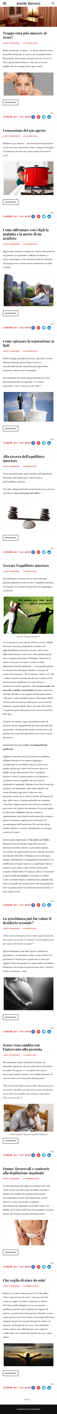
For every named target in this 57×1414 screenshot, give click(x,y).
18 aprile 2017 (30, 571)
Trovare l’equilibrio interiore (26, 565)
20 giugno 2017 (30, 136)
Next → (28, 1400)
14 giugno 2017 (30, 351)
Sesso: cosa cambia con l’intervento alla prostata (22, 1047)
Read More (10, 102)
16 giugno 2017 (30, 244)
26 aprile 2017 (30, 466)
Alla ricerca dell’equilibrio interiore (24, 458)
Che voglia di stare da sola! (24, 1280)
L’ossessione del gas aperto (24, 130)
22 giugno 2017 (30, 43)
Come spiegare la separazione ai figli (28, 343)
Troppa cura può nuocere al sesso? (25, 35)
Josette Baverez (28, 3)
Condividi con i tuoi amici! (16, 117)
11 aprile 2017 (30, 1055)
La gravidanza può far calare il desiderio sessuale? (27, 920)
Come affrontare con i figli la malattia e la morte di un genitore (26, 234)
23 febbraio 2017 (31, 1178)
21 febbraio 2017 (31, 1286)
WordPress (34, 1409)
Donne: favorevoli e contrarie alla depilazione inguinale (26, 1170)
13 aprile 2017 (30, 928)
